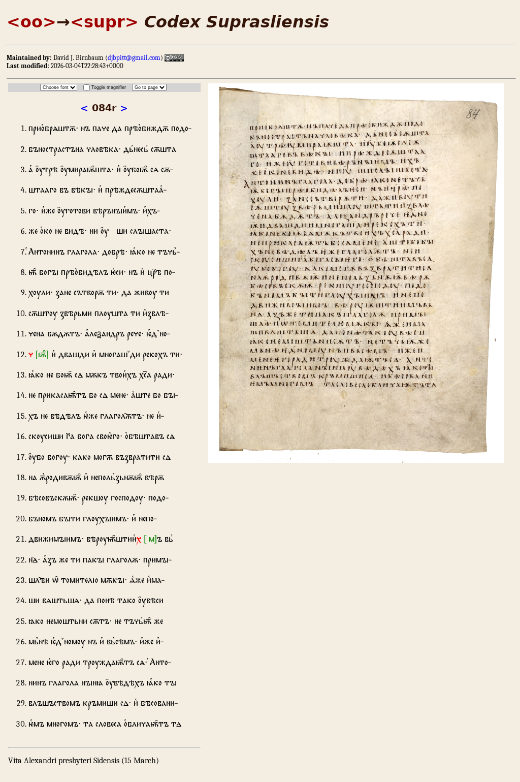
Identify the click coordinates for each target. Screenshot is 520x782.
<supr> (104, 22)
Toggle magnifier (108, 87)
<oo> (31, 22)
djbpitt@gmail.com (134, 57)
